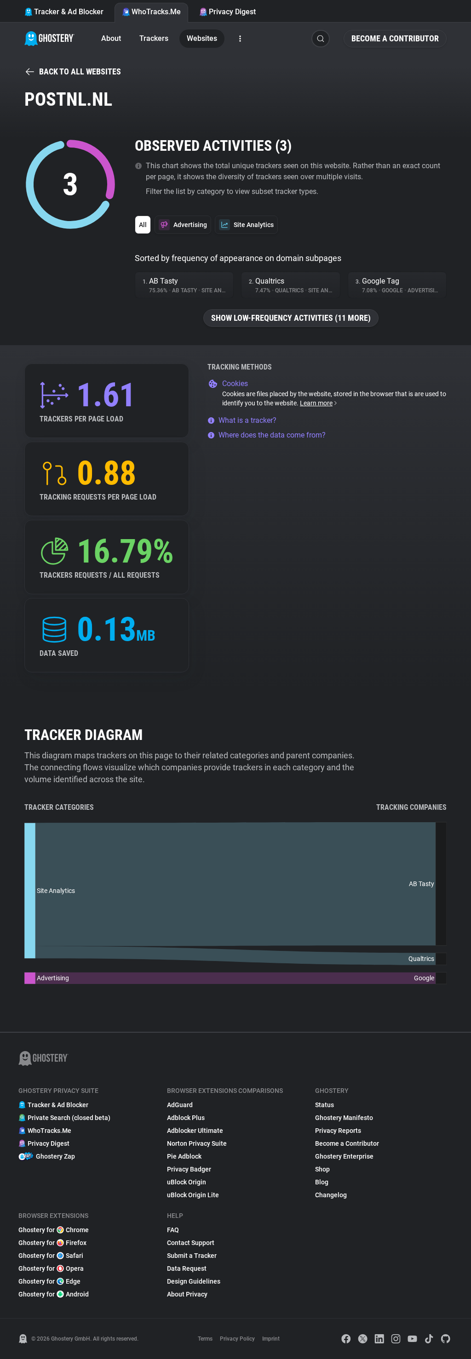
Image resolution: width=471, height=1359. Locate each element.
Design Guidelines (193, 1281)
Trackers (153, 38)
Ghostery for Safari (50, 1255)
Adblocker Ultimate (195, 1130)
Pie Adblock (184, 1156)
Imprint (271, 1339)
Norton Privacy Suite (197, 1143)
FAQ (173, 1230)
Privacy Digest (232, 11)
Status (324, 1105)
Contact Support (190, 1242)
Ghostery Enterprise (344, 1156)
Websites (202, 38)
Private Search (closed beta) (69, 1117)
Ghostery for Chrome (53, 1230)
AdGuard (180, 1105)
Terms (205, 1339)
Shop (322, 1169)
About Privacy (187, 1294)
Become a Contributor (395, 38)
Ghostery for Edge (49, 1281)
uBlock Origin (186, 1182)
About (111, 38)
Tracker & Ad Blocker (68, 11)
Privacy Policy (237, 1339)
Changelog (331, 1195)
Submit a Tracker (192, 1255)
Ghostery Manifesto (344, 1117)
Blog (321, 1182)
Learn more (316, 403)
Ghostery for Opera (51, 1268)
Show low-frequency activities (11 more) (291, 318)
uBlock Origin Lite (193, 1195)
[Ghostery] (49, 38)
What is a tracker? (247, 420)
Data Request (187, 1268)
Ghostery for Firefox (52, 1242)
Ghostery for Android (53, 1294)
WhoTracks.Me (156, 11)
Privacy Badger (189, 1169)
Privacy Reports (338, 1130)
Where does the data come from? (272, 435)
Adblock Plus (186, 1117)
